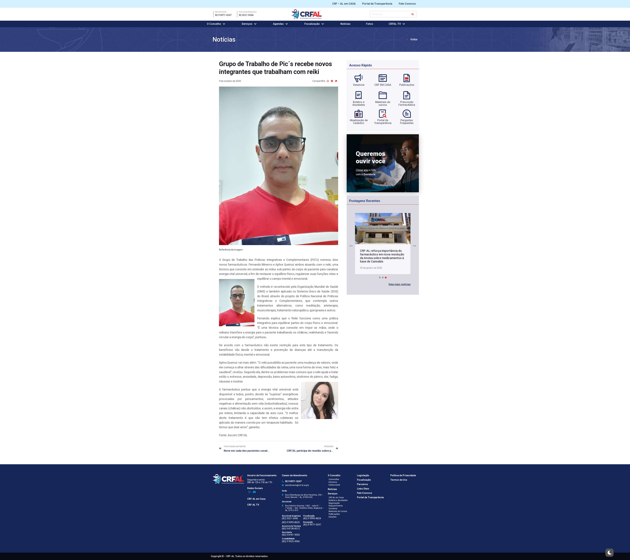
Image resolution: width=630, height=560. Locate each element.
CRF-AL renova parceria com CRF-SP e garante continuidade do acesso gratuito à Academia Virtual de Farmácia (381, 257)
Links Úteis (363, 488)
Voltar (414, 39)
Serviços (332, 493)
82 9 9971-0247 (223, 15)
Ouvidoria (333, 508)
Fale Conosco (407, 3)
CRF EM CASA (382, 84)
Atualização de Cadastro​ (359, 122)
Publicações (406, 84)
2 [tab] (383, 279)
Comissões (334, 479)
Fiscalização (364, 480)
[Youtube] (254, 492)
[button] (399, 286)
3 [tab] (386, 279)
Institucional (334, 485)
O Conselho (334, 475)
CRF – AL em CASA (344, 3)
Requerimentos (336, 506)
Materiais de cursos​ (382, 103)
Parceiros (362, 484)
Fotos (369, 23)
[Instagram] (249, 492)
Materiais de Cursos (338, 511)
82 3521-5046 (246, 15)
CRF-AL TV (253, 504)
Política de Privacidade (403, 475)
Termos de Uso (398, 480)
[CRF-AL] (306, 14)
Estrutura (333, 482)
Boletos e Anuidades (338, 500)
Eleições (332, 517)
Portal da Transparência (377, 3)
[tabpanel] (383, 244)
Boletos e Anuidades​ (358, 103)
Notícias (345, 23)
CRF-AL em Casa (256, 499)
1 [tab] (380, 279)
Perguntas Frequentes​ (407, 122)
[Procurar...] (393, 14)
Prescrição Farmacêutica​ (407, 103)
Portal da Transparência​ (382, 122)
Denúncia (358, 84)
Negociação (334, 503)
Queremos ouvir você (370, 157)
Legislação (363, 475)
